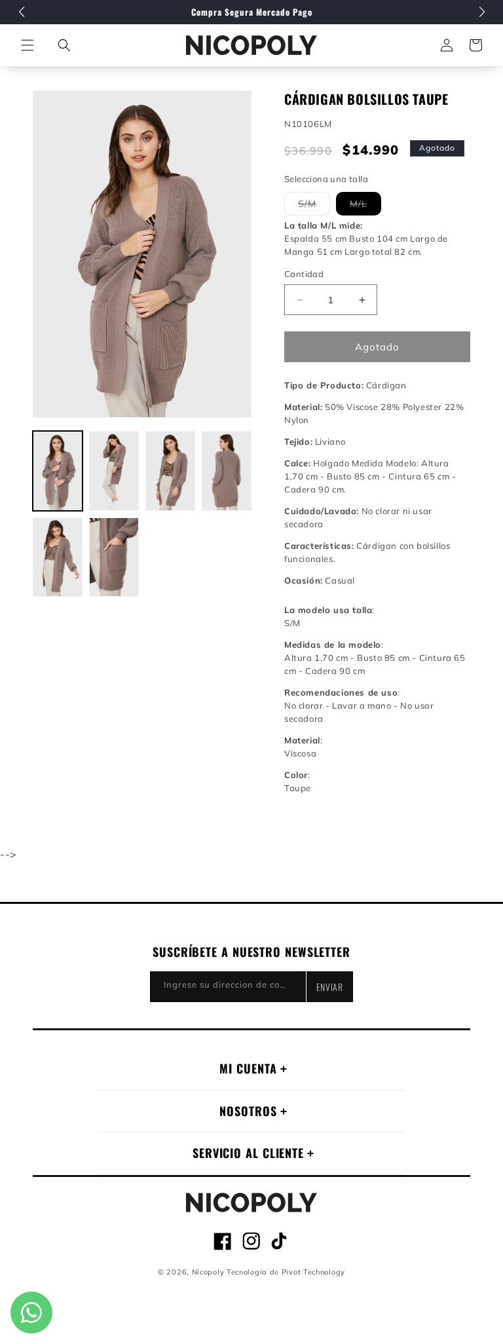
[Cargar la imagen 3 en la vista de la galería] (170, 471)
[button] (64, 45)
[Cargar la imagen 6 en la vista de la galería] (114, 557)
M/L (365, 206)
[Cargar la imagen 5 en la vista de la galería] (58, 557)
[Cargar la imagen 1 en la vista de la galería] (58, 471)
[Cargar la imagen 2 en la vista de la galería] (114, 471)
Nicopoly (208, 1272)
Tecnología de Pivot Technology (286, 1272)
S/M (314, 206)
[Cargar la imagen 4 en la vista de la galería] (227, 471)
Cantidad (304, 274)
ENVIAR (329, 987)
